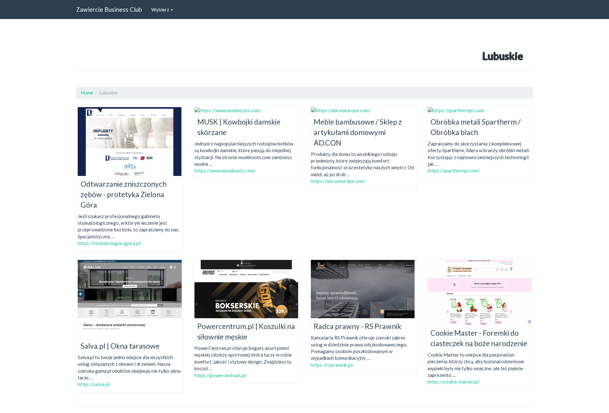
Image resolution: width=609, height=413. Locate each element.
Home (87, 92)
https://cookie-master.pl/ (454, 381)
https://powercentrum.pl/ (220, 375)
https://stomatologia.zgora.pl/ (110, 243)
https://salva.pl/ (94, 384)
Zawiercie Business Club (109, 9)
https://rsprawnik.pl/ (332, 365)
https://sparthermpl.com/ (454, 170)
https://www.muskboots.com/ (225, 170)
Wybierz (160, 9)
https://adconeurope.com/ (338, 181)
